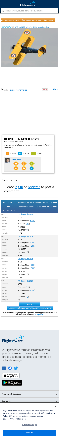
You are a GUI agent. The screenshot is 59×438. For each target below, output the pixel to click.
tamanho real (22, 90)
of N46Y (11, 153)
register (34, 187)
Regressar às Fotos (11, 20)
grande (12, 90)
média (5, 90)
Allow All (29, 433)
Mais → (29, 304)
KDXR (32, 221)
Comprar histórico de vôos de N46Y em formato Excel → (30, 308)
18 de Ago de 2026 (25, 259)
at (37, 153)
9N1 (27, 224)
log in (19, 187)
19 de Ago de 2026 (25, 214)
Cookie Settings (29, 425)
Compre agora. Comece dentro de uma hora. (40, 206)
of (24, 153)
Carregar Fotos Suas (33, 20)
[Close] (55, 406)
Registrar (39, 314)
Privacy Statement (18, 419)
